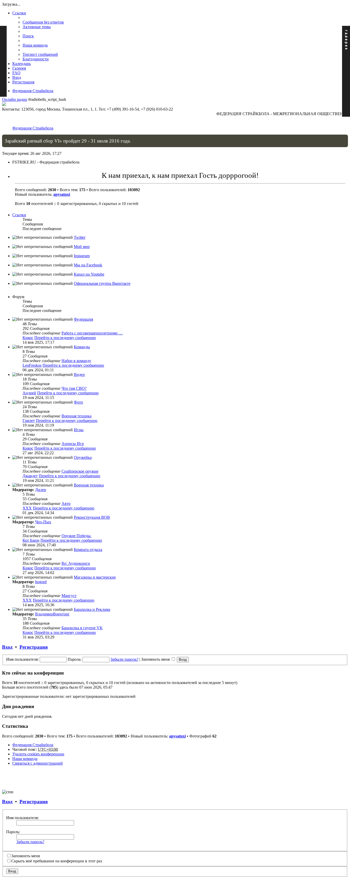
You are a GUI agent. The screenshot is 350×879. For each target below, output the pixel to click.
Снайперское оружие (79, 471)
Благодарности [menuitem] (36, 59)
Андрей (29, 393)
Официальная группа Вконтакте (102, 283)
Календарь (21, 63)
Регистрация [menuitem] (23, 82)
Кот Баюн (31, 540)
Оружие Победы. (76, 536)
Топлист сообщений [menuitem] (40, 54)
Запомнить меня (156, 659)
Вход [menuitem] (16, 77)
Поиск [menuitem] (28, 36)
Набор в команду (76, 361)
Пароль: (13, 832)
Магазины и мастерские (95, 577)
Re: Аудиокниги (75, 563)
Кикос (28, 337)
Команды (82, 347)
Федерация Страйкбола (32, 91)
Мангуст (69, 595)
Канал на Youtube (89, 274)
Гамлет (29, 420)
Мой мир (82, 246)
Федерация (83, 319)
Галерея (19, 68)
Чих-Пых (43, 522)
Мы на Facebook (88, 265)
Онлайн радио (14, 99)
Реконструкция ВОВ (92, 517)
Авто (65, 503)
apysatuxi (61, 194)
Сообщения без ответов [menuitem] (43, 22)
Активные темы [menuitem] (37, 27)
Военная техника (76, 416)
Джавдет (30, 476)
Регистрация (33, 647)
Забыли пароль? (124, 659)
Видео (79, 374)
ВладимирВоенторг (52, 614)
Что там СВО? (74, 388)
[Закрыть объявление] (343, 138)
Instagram (82, 256)
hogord (41, 582)
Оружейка (83, 457)
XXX (27, 508)
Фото (78, 402)
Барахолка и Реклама (92, 609)
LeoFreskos (32, 365)
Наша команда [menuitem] (35, 45)
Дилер (40, 489)
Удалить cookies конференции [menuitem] (38, 754)
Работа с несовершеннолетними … (92, 333)
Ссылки (19, 13)
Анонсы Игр (72, 443)
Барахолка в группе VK (82, 628)
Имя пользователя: (22, 818)
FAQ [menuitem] (16, 73)
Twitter (79, 237)
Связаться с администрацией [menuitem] (37, 763)
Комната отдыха (88, 549)
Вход (7, 647)
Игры (79, 430)
